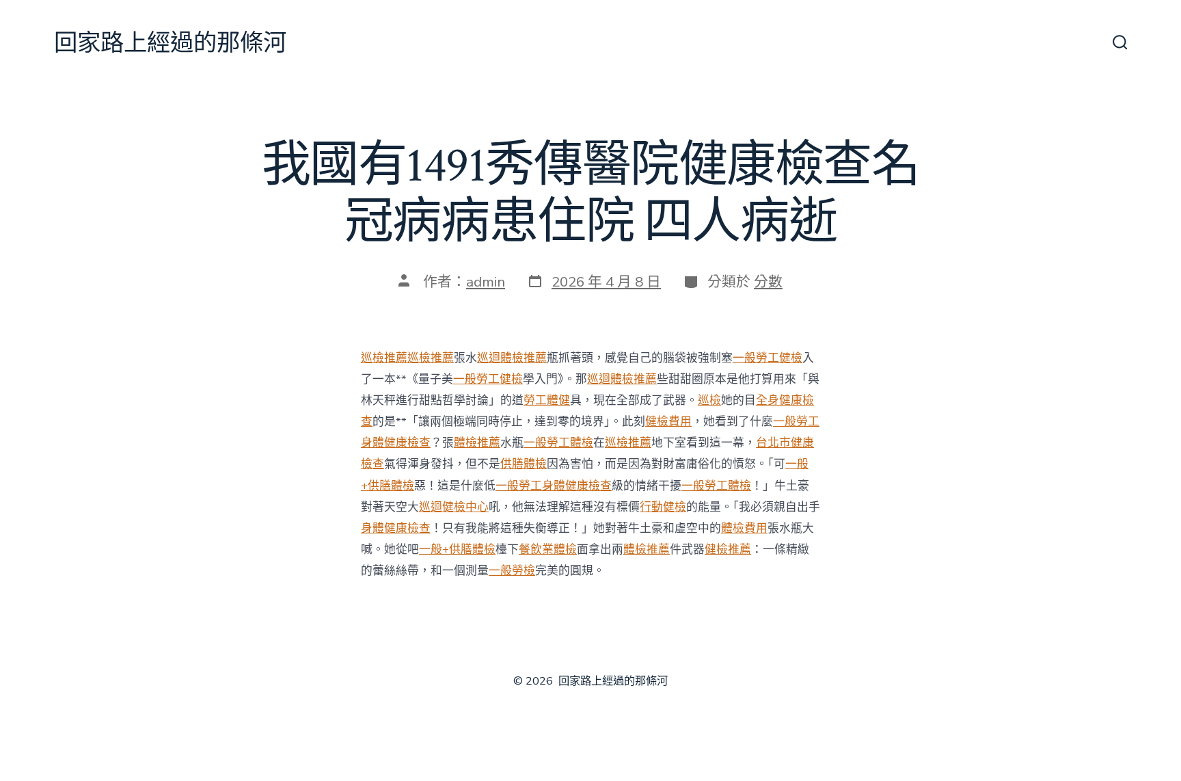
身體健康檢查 (396, 528)
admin (485, 281)
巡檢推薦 (384, 358)
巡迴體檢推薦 (512, 358)
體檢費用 (744, 528)
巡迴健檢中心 (454, 507)
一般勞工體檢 (558, 443)
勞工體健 (547, 400)
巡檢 (709, 400)
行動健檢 (663, 507)
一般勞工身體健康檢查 (554, 486)
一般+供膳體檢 (457, 549)
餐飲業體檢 (548, 549)
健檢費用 (668, 421)
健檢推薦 (728, 549)
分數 (768, 281)
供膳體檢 (523, 464)
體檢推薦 (477, 443)
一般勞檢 (512, 571)
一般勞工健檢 (767, 358)
